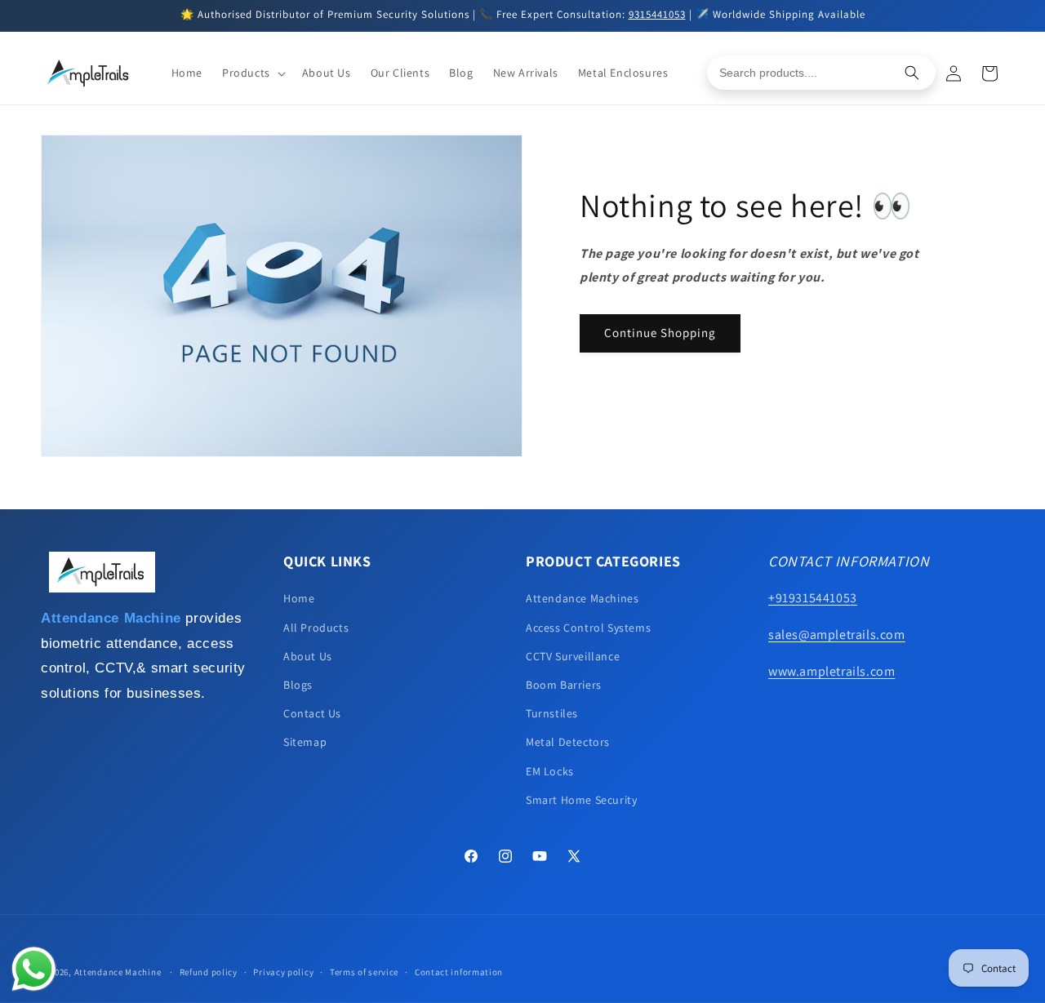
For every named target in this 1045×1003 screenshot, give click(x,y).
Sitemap (305, 741)
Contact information (459, 972)
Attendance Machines (582, 598)
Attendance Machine (118, 972)
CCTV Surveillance (573, 656)
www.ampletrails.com (831, 671)
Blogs (298, 684)
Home (298, 598)
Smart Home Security (581, 799)
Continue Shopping (660, 332)
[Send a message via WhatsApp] (34, 969)
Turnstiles (552, 713)
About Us (307, 656)
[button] (252, 72)
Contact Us (312, 713)
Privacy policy (283, 972)
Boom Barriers (564, 684)
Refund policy (209, 972)
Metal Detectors (568, 741)
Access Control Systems (588, 627)
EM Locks (550, 771)
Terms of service (364, 972)
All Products (316, 627)
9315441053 (657, 14)
